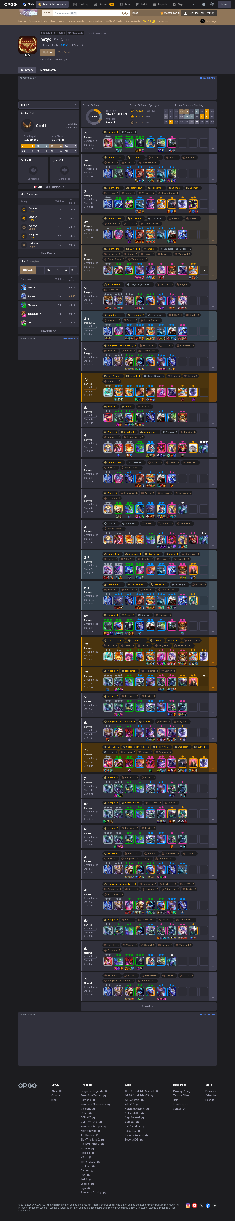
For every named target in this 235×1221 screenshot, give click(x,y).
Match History (48, 70)
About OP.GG (58, 1091)
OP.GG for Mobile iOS (137, 1095)
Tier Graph (64, 52)
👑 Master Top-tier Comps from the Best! (167, 13)
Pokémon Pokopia (91, 1126)
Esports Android (134, 1135)
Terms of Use (181, 1095)
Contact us (179, 1108)
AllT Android (132, 1099)
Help (175, 1099)
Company (57, 1095)
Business (210, 1091)
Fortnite (85, 1148)
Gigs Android (132, 1117)
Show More (46, 253)
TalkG (84, 1179)
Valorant (86, 1108)
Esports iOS (131, 1139)
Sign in (224, 4)
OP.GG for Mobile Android (139, 1091)
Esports (85, 1183)
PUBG (84, 1113)
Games (85, 1170)
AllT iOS (129, 1104)
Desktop (85, 1166)
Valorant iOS (132, 1113)
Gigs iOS (130, 1121)
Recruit (209, 1099)
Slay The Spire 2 (90, 1139)
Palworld (86, 1099)
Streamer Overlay (91, 1192)
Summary (27, 70)
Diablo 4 (85, 1152)
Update (47, 52)
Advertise (211, 1095)
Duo (83, 1174)
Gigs (83, 1188)
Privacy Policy (182, 1091)
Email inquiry (180, 1104)
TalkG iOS (130, 1130)
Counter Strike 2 (90, 1144)
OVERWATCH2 (89, 1121)
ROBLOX (86, 1117)
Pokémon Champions (93, 1104)
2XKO (84, 1157)
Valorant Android (135, 1108)
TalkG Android (133, 1126)
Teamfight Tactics (53, 4)
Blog (54, 1099)
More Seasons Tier (96, 33)
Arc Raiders (87, 1135)
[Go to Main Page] (10, 4)
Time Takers (88, 1161)
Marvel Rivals (88, 1130)
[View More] (192, 4)
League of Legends (92, 1091)
